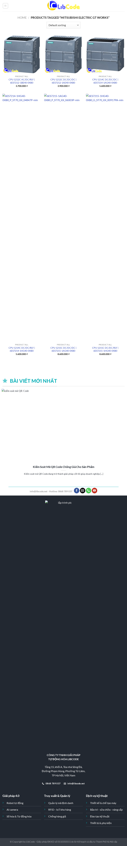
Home (22, 17)
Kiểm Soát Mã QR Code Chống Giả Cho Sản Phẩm (63, 467)
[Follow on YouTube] (94, 490)
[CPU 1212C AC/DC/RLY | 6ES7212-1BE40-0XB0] (21, 54)
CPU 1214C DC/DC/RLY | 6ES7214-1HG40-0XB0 (22, 349)
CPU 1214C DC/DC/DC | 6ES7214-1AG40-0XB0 (105, 81)
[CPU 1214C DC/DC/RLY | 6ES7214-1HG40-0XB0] (21, 218)
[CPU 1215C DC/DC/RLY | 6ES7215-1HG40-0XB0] (105, 218)
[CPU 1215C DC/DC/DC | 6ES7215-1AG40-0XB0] (63, 218)
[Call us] (88, 490)
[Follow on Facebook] (76, 490)
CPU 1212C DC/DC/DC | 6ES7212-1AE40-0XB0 (63, 81)
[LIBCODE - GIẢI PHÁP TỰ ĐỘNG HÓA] (63, 5)
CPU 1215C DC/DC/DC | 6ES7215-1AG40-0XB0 (63, 349)
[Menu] (5, 5)
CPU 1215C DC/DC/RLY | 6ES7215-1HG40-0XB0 (105, 349)
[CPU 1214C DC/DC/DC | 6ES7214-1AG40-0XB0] (105, 54)
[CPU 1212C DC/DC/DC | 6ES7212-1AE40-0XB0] (63, 54)
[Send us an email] (82, 490)
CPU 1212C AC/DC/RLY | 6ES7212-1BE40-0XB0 (22, 81)
